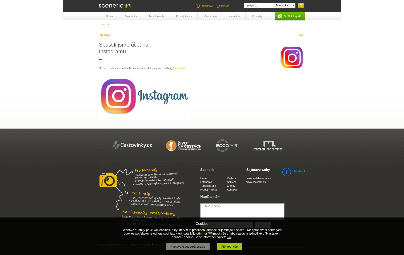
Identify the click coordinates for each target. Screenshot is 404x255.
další (301, 34)
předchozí (105, 34)
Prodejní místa (184, 16)
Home (109, 16)
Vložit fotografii (292, 16)
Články (231, 185)
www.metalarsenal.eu (258, 178)
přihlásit (225, 5)
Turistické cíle (156, 16)
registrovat (207, 5)
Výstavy (231, 178)
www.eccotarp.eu (256, 182)
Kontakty (257, 16)
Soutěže (232, 182)
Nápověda (235, 16)
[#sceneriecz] (292, 68)
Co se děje (210, 16)
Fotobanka (131, 16)
